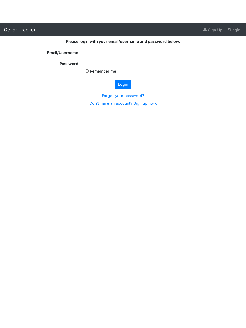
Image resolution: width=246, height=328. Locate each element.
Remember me (102, 71)
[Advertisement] (123, 11)
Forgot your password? (123, 95)
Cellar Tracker (20, 30)
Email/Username (62, 52)
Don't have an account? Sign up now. (123, 103)
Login (235, 29)
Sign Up (214, 29)
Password (69, 63)
